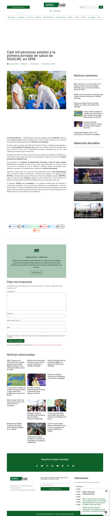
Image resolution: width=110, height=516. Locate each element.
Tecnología (91, 17)
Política (83, 17)
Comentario (11, 291)
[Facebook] (50, 11)
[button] (13, 226)
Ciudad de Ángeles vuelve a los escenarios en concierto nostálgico (56, 376)
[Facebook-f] (36, 465)
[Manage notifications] (106, 512)
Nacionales (11, 17)
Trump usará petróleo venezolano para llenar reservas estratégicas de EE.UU (57, 416)
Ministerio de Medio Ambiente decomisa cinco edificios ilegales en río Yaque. (15, 426)
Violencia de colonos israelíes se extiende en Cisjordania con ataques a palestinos (36, 439)
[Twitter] (55, 11)
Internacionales (60, 17)
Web (8, 327)
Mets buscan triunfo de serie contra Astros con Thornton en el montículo (15, 403)
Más (99, 17)
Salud (77, 17)
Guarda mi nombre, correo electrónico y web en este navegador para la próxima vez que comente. (36, 336)
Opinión (70, 17)
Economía (30, 17)
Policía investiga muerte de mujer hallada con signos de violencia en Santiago (56, 363)
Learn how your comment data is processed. (47, 345)
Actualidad (20, 17)
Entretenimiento (48, 17)
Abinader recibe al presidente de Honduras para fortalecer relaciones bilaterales (36, 416)
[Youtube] (59, 11)
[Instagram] (53, 11)
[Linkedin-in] (52, 465)
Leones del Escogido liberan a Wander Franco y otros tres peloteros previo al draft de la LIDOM (57, 427)
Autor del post (36, 272)
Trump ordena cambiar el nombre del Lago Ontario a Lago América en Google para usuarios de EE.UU (16, 391)
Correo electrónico (13, 320)
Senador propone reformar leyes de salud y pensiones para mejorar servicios (36, 390)
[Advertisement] (55, 33)
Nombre (10, 313)
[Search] (101, 7)
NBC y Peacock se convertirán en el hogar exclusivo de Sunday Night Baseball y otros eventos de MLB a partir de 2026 (16, 365)
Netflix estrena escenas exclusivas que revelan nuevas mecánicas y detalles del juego (36, 363)
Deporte (38, 17)
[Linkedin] (57, 11)
